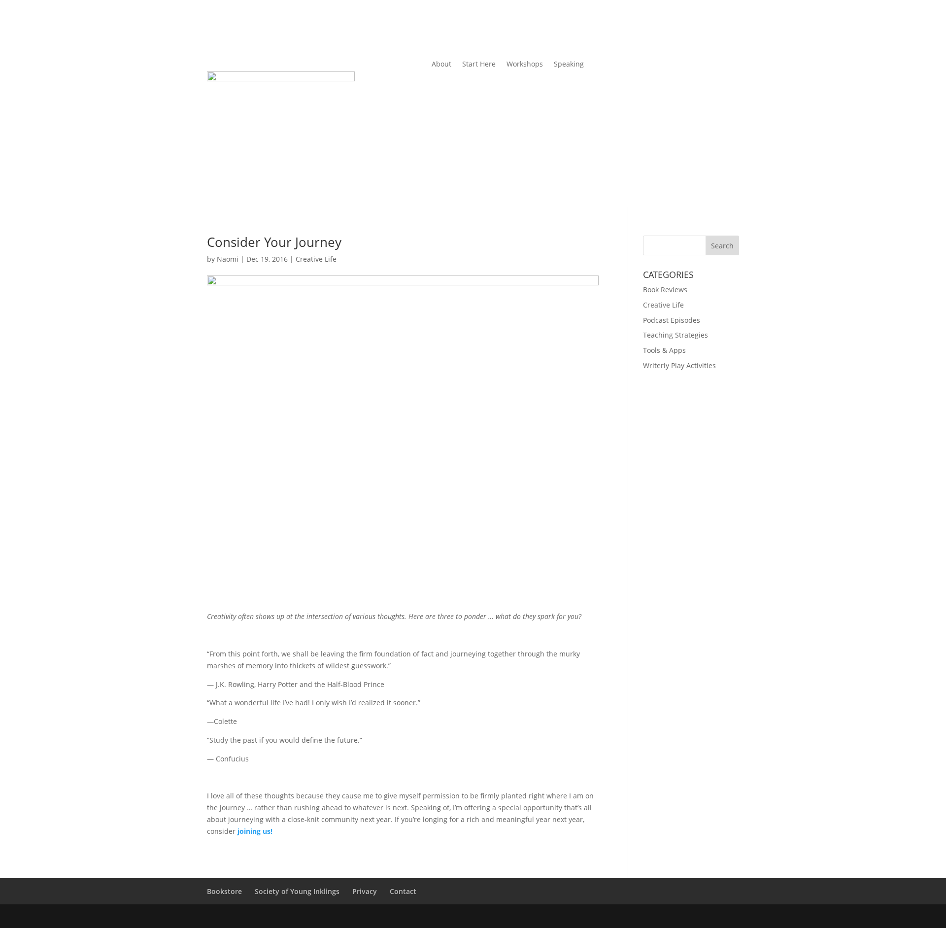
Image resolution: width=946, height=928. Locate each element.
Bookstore (224, 891)
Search (722, 245)
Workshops (525, 65)
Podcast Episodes (671, 320)
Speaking (569, 65)
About (441, 65)
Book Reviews (665, 289)
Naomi (227, 259)
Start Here (479, 65)
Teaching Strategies (675, 335)
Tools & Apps (664, 350)
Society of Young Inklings (297, 891)
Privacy (364, 891)
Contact (403, 891)
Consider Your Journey (274, 242)
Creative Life (316, 259)
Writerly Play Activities (679, 365)
